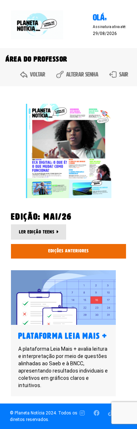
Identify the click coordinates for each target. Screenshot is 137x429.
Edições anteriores (68, 250)
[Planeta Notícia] (37, 24)
